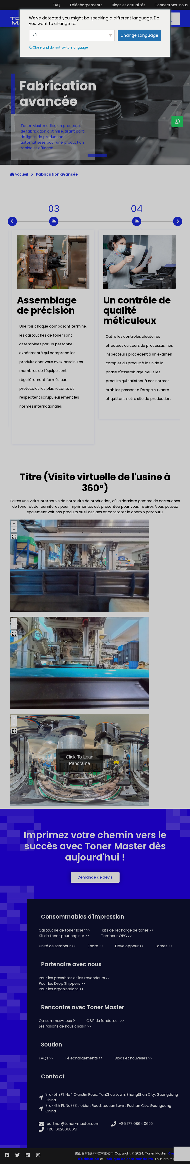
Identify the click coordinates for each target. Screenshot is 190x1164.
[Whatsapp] (177, 121)
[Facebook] (7, 1155)
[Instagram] (38, 1155)
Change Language (139, 35)
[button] (95, 877)
